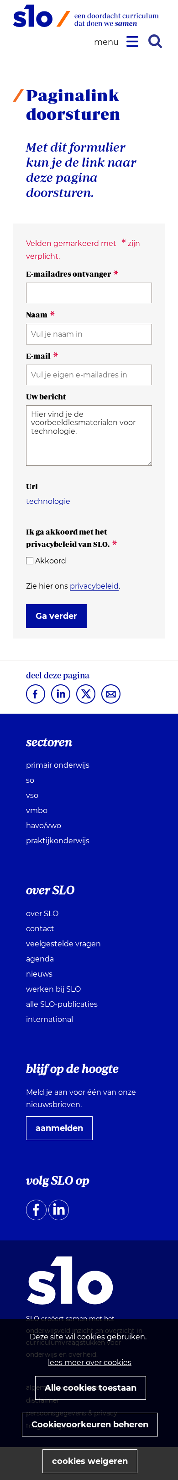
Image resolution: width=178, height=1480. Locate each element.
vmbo (36, 810)
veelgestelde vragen (63, 943)
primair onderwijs (57, 765)
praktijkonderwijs (57, 840)
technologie (48, 501)
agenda (40, 959)
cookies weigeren (90, 1461)
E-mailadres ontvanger (72, 274)
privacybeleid (94, 586)
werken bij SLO (53, 989)
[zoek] (155, 41)
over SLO (42, 913)
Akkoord (50, 561)
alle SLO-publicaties (62, 1004)
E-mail (42, 356)
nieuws (39, 974)
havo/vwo (43, 825)
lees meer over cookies (89, 1362)
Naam (40, 315)
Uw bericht (46, 397)
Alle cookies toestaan (90, 1388)
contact (40, 928)
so (30, 780)
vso (32, 795)
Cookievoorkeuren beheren (89, 1425)
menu (107, 42)
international (49, 1019)
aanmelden (63, 1131)
